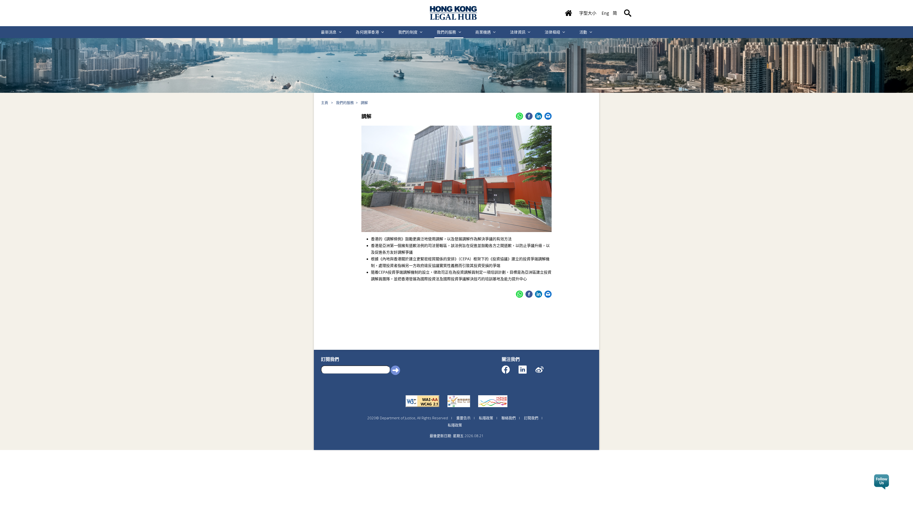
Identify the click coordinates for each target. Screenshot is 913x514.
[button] (395, 370)
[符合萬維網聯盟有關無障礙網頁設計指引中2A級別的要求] (422, 395)
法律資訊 (517, 32)
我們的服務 (446, 32)
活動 (583, 32)
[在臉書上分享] (529, 116)
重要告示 (463, 417)
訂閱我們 (531, 417)
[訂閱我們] (881, 482)
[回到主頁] (453, 13)
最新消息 (328, 32)
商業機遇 (483, 32)
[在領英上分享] (538, 116)
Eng (605, 13)
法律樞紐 (552, 32)
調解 (364, 102)
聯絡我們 (508, 417)
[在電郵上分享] (548, 116)
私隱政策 (486, 417)
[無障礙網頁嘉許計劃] (459, 395)
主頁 (324, 102)
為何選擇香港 (367, 32)
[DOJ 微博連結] (543, 367)
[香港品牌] (493, 395)
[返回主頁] (568, 11)
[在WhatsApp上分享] (519, 116)
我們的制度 (408, 32)
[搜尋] (627, 9)
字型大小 (587, 13)
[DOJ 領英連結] (527, 367)
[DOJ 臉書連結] (510, 367)
